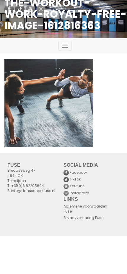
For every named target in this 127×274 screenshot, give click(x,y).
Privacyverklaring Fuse (83, 218)
